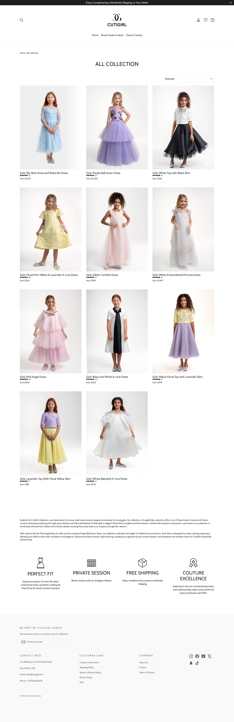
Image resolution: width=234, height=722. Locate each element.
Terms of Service (147, 672)
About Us (143, 662)
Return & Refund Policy (90, 672)
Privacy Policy (86, 677)
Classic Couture (134, 35)
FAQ (82, 682)
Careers (142, 667)
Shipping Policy (87, 667)
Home (95, 35)
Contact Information (89, 662)
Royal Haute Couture (112, 35)
